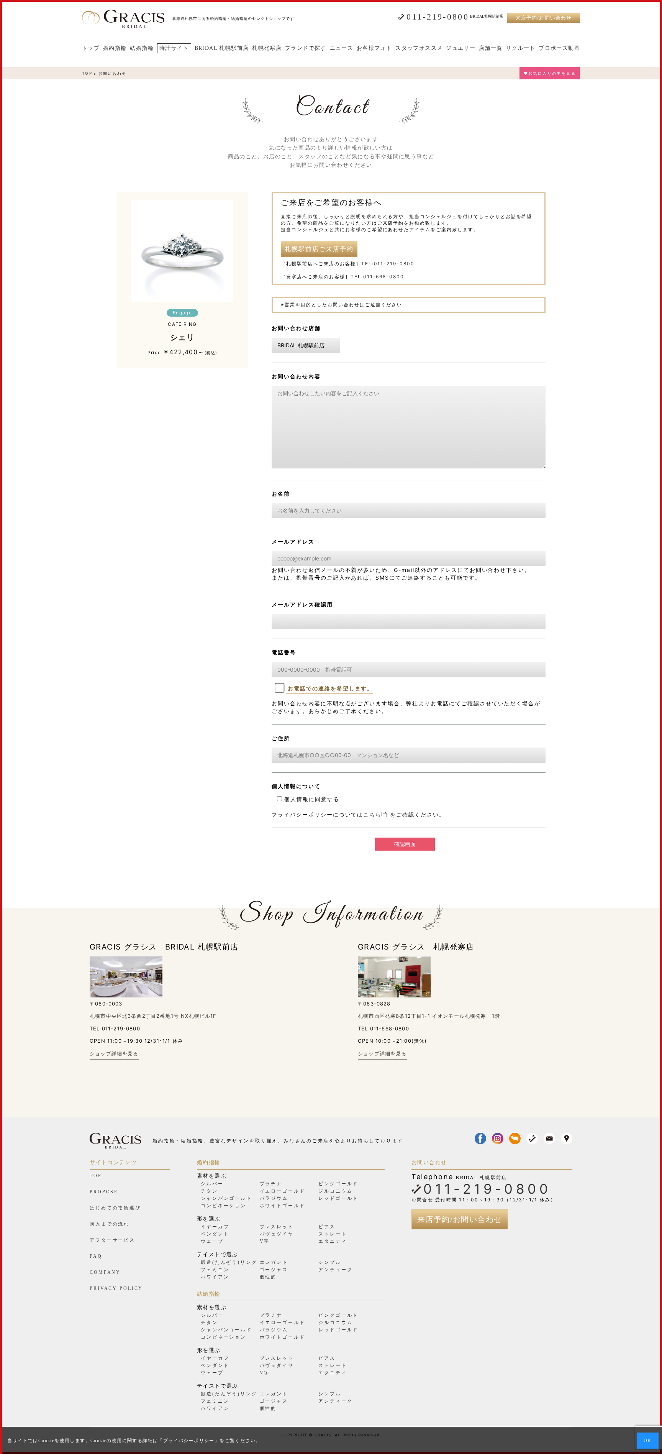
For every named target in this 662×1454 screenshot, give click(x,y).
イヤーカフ (215, 1226)
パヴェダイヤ (277, 1234)
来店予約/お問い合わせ (543, 18)
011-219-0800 (437, 17)
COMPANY (105, 1272)
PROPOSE (104, 1191)
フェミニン (215, 1269)
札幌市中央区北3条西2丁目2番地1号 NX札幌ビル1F (153, 1016)
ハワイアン (215, 1277)
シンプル (329, 1262)
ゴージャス (274, 1269)
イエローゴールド (282, 1191)
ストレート (332, 1234)
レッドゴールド (338, 1198)
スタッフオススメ (418, 48)
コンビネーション (223, 1205)
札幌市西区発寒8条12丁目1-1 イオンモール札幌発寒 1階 (429, 1016)
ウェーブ (212, 1241)
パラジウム (274, 1198)
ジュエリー (460, 48)
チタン (209, 1191)
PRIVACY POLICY (116, 1288)
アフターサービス (112, 1240)
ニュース (342, 48)
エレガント (274, 1262)
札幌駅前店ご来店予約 (319, 249)
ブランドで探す (305, 48)
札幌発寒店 (267, 48)
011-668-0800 (384, 276)
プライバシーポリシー (189, 1440)
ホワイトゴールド (282, 1205)
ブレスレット (277, 1226)
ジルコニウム (335, 1191)
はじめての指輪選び (115, 1208)
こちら (372, 814)
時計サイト (174, 48)
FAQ (96, 1256)
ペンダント (215, 1234)
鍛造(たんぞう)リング (229, 1262)
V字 (265, 1241)
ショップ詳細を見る (114, 1053)
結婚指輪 (142, 48)
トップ (91, 48)
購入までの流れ (109, 1224)
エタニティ (332, 1241)
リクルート (520, 48)
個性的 (268, 1277)
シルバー (212, 1183)
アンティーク (335, 1269)
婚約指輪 (115, 48)
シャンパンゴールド (226, 1198)
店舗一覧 (491, 48)
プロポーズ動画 (559, 48)
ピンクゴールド (338, 1183)
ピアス (327, 1226)
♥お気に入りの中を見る (550, 73)
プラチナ (271, 1183)
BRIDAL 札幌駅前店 (222, 48)
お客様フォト (374, 48)
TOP (87, 73)
